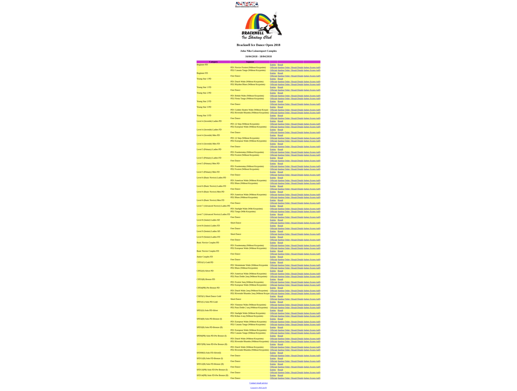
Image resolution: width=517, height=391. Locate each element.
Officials (273, 67)
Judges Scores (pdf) (312, 67)
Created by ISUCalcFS (258, 388)
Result (280, 64)
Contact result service (258, 383)
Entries (273, 64)
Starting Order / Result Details (290, 67)
